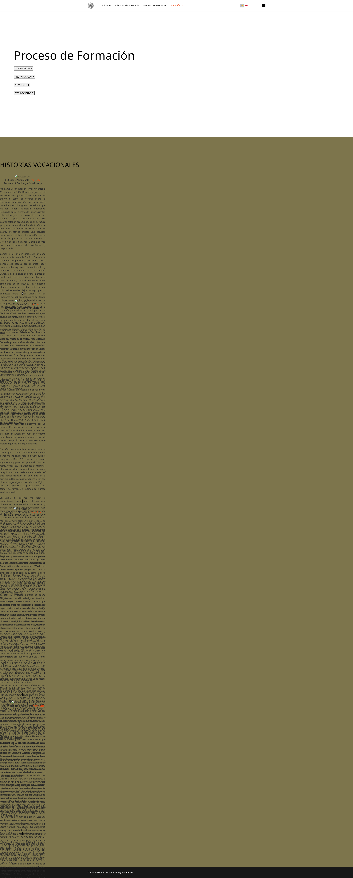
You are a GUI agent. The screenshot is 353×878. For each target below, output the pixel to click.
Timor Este (34, 179)
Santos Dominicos (153, 5)
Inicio (105, 5)
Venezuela (38, 705)
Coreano (35, 304)
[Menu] (263, 5)
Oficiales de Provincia (127, 5)
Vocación (175, 5)
